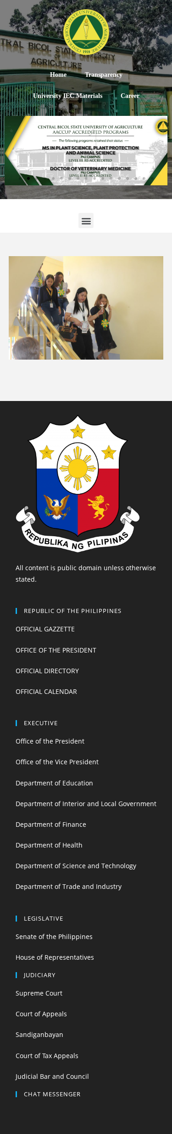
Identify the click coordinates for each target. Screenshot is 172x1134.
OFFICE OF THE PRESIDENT (56, 650)
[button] (20, 178)
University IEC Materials (67, 95)
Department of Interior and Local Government (86, 803)
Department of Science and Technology (76, 865)
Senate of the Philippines (54, 936)
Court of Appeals (41, 1013)
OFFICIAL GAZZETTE (45, 628)
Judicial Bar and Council (52, 1076)
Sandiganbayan (39, 1034)
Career (130, 95)
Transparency (103, 74)
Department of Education (54, 783)
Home (58, 74)
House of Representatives (55, 957)
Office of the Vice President (57, 761)
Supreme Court (39, 993)
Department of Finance (51, 824)
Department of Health (49, 845)
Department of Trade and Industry (69, 886)
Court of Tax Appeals (47, 1055)
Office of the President (50, 741)
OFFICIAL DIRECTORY (47, 670)
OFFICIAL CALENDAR (46, 691)
